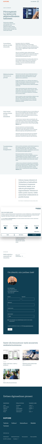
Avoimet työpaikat (19, 408)
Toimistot (6, 426)
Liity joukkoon (18, 405)
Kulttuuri (14, 423)
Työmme (5, 423)
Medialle (33, 423)
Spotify (30, 411)
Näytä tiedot (36, 231)
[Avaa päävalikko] (35, 1)
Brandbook (15, 438)
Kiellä (8, 234)
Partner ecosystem (19, 410)
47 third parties (9, 223)
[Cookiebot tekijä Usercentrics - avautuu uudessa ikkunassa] (36, 208)
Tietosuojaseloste (25, 436)
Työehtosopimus (19, 411)
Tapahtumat (5, 408)
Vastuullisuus (24, 423)
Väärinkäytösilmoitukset (15, 436)
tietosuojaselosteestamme (28, 325)
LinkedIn (30, 405)
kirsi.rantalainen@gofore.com (13, 291)
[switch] (15, 228)
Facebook (30, 408)
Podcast (4, 411)
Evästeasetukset (6, 436)
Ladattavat (5, 410)
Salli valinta (21, 234)
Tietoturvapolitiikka (33, 436)
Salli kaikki (34, 234)
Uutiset (4, 405)
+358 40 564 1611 (11, 292)
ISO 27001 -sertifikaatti (7, 438)
